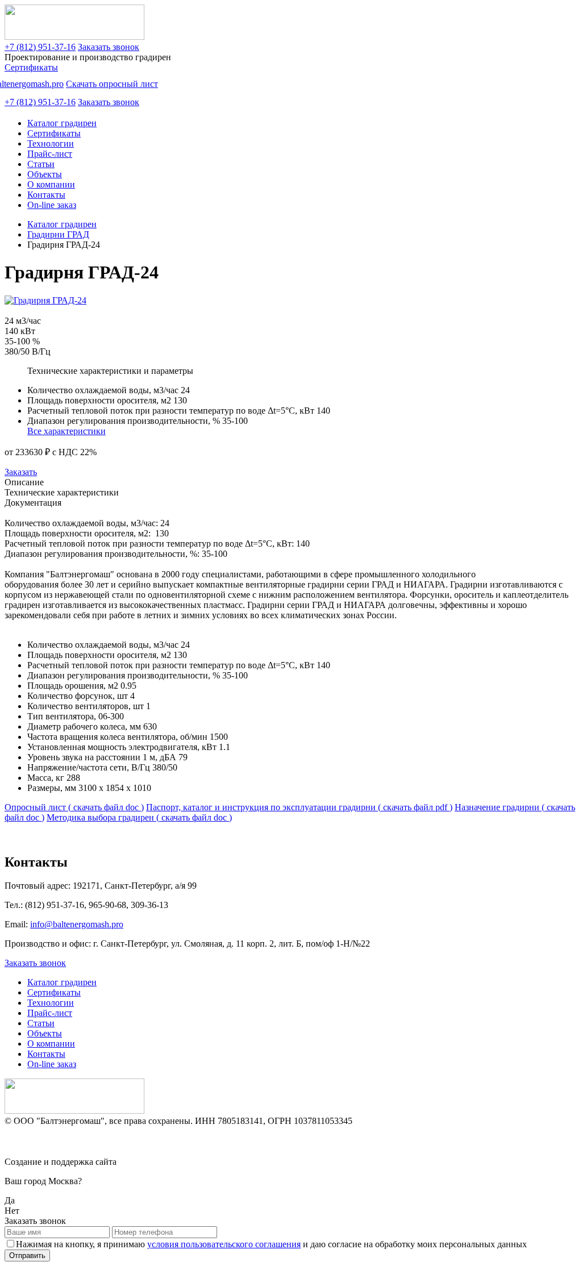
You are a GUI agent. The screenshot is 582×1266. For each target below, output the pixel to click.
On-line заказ (51, 205)
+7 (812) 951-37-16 (40, 47)
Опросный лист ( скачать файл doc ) (74, 807)
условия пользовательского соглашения (224, 1244)
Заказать (21, 472)
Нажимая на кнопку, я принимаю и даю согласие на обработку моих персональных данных (271, 1244)
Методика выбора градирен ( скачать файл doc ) (139, 817)
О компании (51, 184)
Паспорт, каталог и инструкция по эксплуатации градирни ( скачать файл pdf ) (299, 807)
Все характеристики (66, 431)
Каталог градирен (62, 123)
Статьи (41, 164)
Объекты (44, 174)
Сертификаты (31, 67)
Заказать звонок (108, 47)
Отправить (27, 1255)
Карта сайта (28, 1141)
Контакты (46, 194)
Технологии (50, 143)
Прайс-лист (49, 154)
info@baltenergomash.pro (76, 924)
